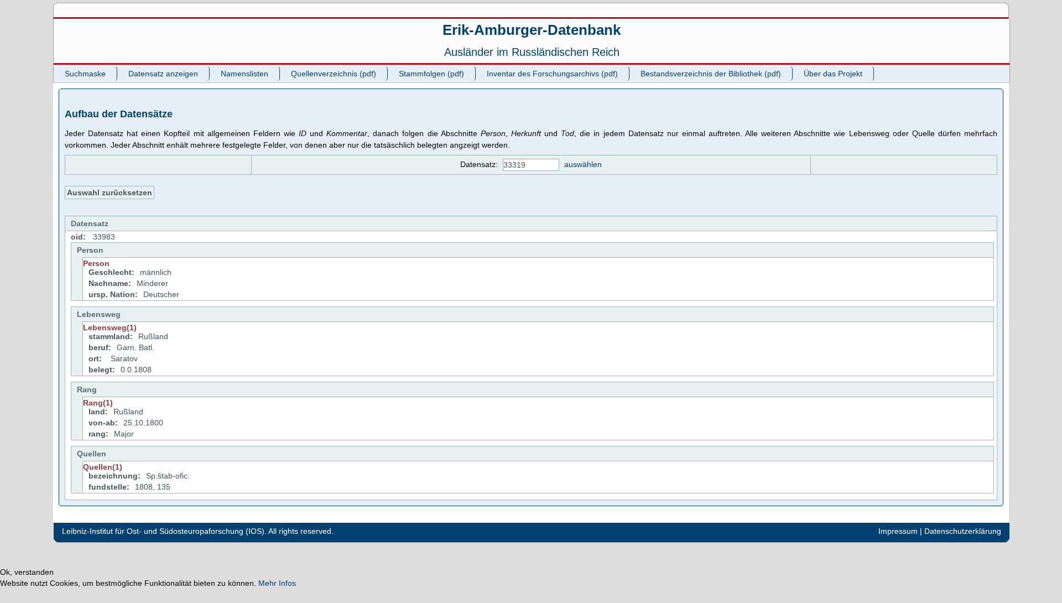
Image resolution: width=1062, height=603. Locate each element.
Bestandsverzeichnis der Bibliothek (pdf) (711, 73)
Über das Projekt (833, 73)
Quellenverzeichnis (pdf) (333, 73)
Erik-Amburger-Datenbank (531, 30)
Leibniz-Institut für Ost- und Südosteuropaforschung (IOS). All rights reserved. (198, 531)
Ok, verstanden (27, 572)
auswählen (583, 164)
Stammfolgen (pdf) (431, 73)
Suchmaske (85, 73)
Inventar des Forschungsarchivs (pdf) (552, 73)
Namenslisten (244, 73)
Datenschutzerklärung (962, 531)
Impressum (898, 531)
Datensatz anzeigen (163, 73)
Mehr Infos (277, 583)
